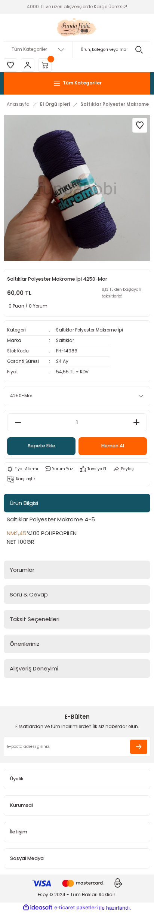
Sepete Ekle (41, 445)
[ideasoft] (38, 907)
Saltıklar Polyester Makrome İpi (89, 330)
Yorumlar (22, 570)
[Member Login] (27, 65)
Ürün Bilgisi (24, 503)
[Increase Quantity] (136, 422)
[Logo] (77, 27)
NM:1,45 (17, 533)
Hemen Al (112, 445)
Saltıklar (65, 340)
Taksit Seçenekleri (34, 619)
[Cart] (45, 65)
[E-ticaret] (76, 908)
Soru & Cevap (29, 594)
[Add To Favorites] (139, 125)
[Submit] (138, 747)
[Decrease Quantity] (17, 422)
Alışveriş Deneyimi (34, 668)
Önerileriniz (25, 644)
